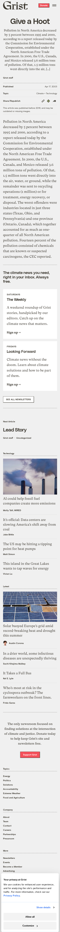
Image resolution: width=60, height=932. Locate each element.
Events (6, 862)
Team (5, 821)
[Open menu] (54, 5)
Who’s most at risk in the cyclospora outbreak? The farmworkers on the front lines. (27, 692)
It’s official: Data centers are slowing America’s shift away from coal (29, 524)
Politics (7, 780)
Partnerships (9, 834)
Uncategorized (23, 438)
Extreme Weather (11, 793)
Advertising (9, 871)
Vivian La (7, 573)
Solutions (8, 784)
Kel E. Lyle (8, 678)
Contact (7, 825)
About (6, 817)
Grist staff (8, 77)
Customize (28, 925)
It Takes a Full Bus (17, 673)
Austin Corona (16, 643)
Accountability (10, 789)
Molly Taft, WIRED (12, 510)
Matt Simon (9, 554)
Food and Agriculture (14, 797)
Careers (7, 830)
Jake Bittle (8, 534)
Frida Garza (9, 702)
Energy (6, 776)
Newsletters (9, 858)
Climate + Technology (46, 93)
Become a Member (12, 866)
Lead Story (15, 429)
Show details (43, 907)
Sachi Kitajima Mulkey (14, 663)
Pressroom (8, 838)
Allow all (30, 916)
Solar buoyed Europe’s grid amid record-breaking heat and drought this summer (29, 630)
